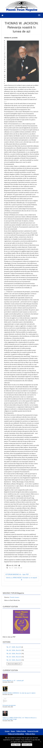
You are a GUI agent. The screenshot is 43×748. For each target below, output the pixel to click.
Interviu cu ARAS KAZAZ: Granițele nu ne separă (21, 578)
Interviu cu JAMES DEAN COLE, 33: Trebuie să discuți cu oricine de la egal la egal (19, 718)
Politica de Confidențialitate (16, 734)
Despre (13, 731)
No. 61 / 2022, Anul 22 (15, 568)
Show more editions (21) (14, 664)
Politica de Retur (30, 734)
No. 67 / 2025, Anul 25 (14, 647)
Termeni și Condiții (32, 731)
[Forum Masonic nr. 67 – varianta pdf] (21, 676)
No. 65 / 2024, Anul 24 (14, 653)
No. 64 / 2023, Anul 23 (14, 657)
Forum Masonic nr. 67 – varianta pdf (13, 680)
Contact (7, 731)
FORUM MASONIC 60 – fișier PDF (17, 574)
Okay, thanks (16, 744)
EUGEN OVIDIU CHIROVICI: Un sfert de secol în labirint (19, 693)
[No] (41, 742)
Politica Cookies (21, 731)
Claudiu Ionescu (14, 597)
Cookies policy (26, 744)
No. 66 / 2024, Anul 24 (14, 650)
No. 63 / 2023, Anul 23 (14, 660)
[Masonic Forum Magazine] (21, 2)
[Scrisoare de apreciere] (21, 701)
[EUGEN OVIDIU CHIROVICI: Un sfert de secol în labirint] (21, 688)
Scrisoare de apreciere (9, 705)
